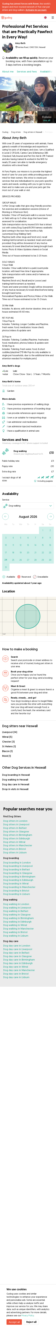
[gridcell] (42, 530)
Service (5, 499)
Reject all (31, 1322)
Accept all (14, 1322)
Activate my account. (36, 10)
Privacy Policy (27, 1315)
